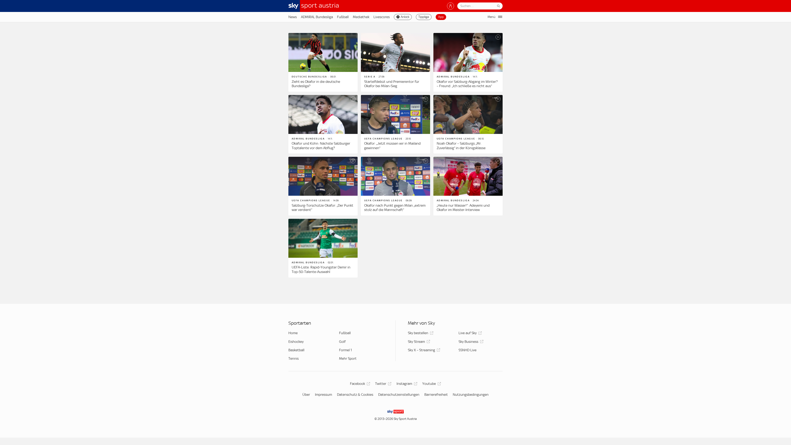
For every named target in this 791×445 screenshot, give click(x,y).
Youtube (429, 384)
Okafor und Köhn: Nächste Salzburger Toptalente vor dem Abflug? (321, 145)
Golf (342, 342)
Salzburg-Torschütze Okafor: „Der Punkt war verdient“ (322, 207)
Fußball (343, 17)
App (441, 17)
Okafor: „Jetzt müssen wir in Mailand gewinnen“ (392, 145)
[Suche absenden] (498, 5)
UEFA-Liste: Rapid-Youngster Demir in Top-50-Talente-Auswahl (321, 269)
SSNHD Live (467, 350)
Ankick (405, 17)
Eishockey (296, 342)
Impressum (323, 394)
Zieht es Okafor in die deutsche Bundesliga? (316, 84)
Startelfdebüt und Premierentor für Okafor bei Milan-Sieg (391, 84)
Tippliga (423, 17)
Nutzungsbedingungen (471, 394)
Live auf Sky (468, 333)
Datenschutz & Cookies (355, 394)
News (292, 17)
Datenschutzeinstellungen (398, 394)
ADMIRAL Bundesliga (317, 17)
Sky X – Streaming (421, 350)
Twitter (380, 384)
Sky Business (468, 342)
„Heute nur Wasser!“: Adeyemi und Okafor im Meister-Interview (463, 207)
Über (306, 394)
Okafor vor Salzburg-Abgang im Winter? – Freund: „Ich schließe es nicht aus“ (467, 84)
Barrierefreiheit (436, 394)
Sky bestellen (418, 333)
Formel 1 (345, 350)
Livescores (381, 17)
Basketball (296, 350)
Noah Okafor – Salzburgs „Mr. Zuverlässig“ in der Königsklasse (461, 145)
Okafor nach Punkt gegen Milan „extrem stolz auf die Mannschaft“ (395, 207)
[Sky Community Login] (450, 5)
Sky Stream (416, 342)
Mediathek (361, 17)
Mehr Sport (348, 358)
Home (293, 333)
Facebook (357, 384)
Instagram (404, 384)
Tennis (293, 358)
